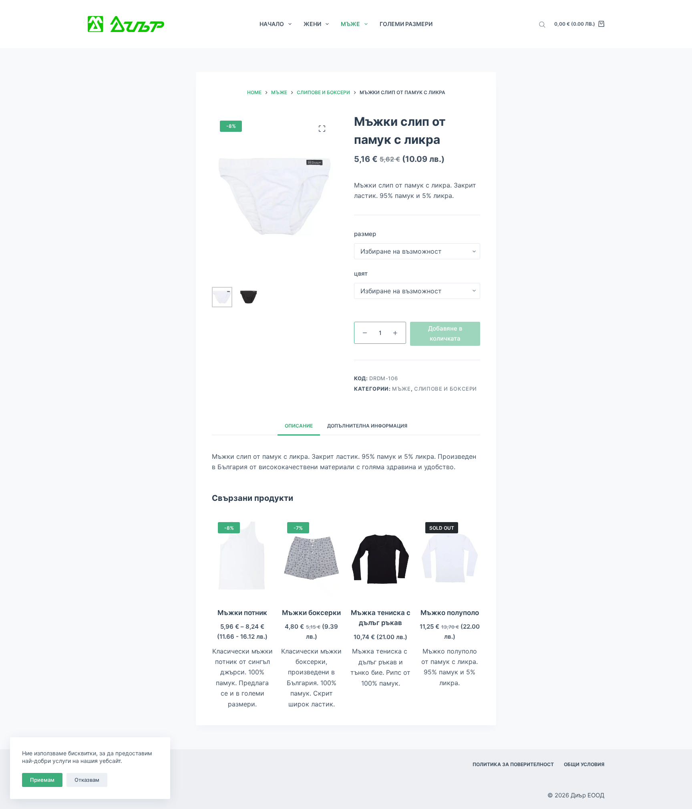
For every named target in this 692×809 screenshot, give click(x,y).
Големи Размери (406, 23)
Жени (312, 23)
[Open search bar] (542, 24)
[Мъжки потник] (242, 556)
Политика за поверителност (513, 764)
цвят (361, 273)
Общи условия (584, 764)
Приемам (42, 780)
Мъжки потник (242, 613)
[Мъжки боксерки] (311, 556)
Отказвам (86, 780)
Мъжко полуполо (449, 613)
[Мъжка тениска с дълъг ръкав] (380, 556)
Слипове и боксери (445, 388)
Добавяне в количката (445, 333)
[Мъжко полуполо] (450, 556)
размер (365, 234)
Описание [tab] (299, 426)
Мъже (350, 23)
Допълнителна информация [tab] (367, 426)
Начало (272, 23)
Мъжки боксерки (311, 613)
